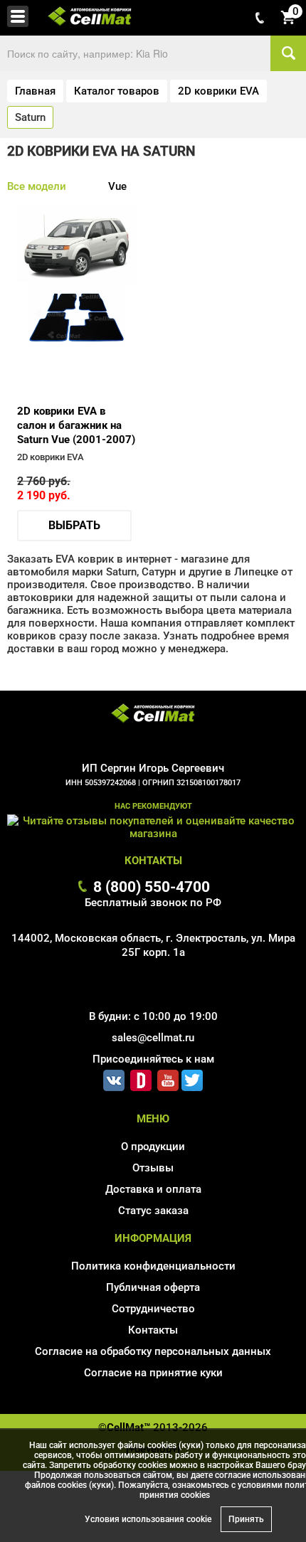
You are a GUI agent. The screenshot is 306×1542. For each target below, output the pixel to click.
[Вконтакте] (114, 1077)
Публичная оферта (153, 1287)
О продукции (153, 1146)
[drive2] (141, 1077)
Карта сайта (153, 1393)
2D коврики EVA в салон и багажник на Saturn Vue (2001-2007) (76, 425)
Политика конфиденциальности (153, 1266)
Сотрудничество (153, 1308)
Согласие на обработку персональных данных (153, 1351)
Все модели (36, 186)
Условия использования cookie (148, 1519)
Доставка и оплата (153, 1189)
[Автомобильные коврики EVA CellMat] (153, 714)
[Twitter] (192, 1077)
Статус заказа (153, 1210)
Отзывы (153, 1167)
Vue (117, 186)
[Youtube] (168, 1077)
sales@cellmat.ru (153, 1037)
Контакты (153, 1330)
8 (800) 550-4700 (151, 886)
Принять (246, 1519)
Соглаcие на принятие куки (153, 1372)
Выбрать (74, 525)
